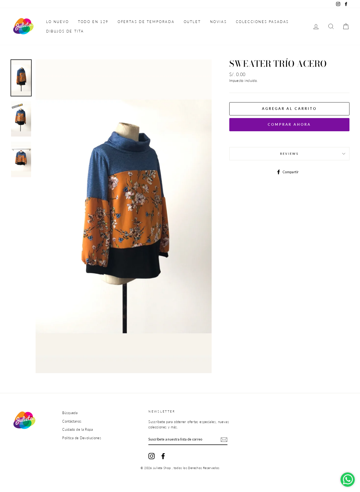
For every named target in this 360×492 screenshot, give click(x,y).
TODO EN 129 (93, 22)
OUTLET (192, 22)
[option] (124, 216)
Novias (218, 22)
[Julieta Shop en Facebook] (163, 456)
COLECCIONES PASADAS (262, 22)
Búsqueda (69, 413)
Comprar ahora (289, 124)
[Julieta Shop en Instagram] (151, 456)
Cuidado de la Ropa (77, 429)
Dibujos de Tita (65, 31)
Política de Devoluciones (81, 438)
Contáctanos (71, 421)
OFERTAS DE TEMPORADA (146, 22)
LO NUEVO (57, 22)
